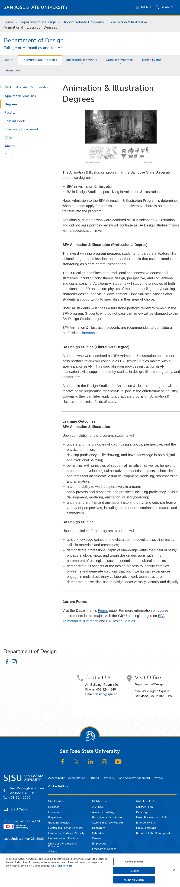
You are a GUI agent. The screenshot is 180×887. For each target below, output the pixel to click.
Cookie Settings (58, 786)
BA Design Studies (120, 621)
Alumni (10, 146)
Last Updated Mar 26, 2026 (24, 839)
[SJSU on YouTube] (118, 761)
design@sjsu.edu (107, 694)
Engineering (55, 817)
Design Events (152, 60)
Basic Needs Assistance (107, 817)
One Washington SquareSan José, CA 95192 (26, 790)
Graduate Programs (119, 60)
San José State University (36, 7)
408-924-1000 (20, 797)
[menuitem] (9, 60)
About (8, 60)
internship (89, 333)
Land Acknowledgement (134, 778)
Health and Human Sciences (65, 828)
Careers (97, 838)
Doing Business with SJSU (152, 817)
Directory (141, 812)
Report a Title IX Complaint (153, 833)
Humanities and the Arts (63, 838)
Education (54, 812)
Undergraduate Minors (81, 60)
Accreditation (76, 778)
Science (52, 851)
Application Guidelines (20, 96)
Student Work (15, 121)
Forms (103, 610)
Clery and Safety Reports (108, 823)
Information (12, 70)
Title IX (94, 778)
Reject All (134, 870)
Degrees (11, 104)
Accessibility (56, 778)
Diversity (108, 778)
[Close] (174, 870)
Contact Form (144, 807)
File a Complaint (146, 828)
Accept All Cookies (134, 879)
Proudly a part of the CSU (22, 821)
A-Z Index (98, 807)
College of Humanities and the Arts (34, 47)
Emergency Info (145, 823)
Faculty (10, 112)
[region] (90, 870)
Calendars (98, 833)
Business (53, 807)
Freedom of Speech (104, 849)
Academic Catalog (103, 812)
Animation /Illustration (128, 22)
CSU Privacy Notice (61, 865)
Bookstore (98, 828)
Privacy (158, 778)
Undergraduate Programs (83, 22)
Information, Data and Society (66, 833)
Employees (99, 844)
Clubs (9, 154)
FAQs (8, 138)
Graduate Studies (59, 823)
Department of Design (38, 22)
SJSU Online (19, 809)
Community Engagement (21, 129)
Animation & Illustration (32, 87)
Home (8, 22)
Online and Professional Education (62, 845)
